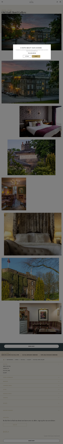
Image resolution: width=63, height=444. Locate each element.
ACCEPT (36, 56)
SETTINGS (27, 56)
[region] (32, 52)
